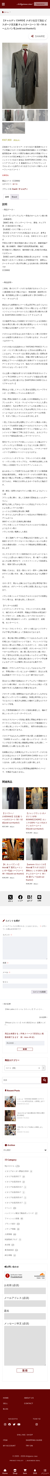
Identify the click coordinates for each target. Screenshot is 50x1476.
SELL (5, 1403)
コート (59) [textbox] (23, 1068)
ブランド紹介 (12, 1224)
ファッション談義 (14, 1219)
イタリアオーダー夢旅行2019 (18, 1171)
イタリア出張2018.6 (15, 1182)
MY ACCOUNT (9, 1446)
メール (6, 972)
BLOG (5, 1409)
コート (15, 184)
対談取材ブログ (13, 1240)
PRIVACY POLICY (16, 1460)
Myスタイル (12, 1166)
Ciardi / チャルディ (20, 189)
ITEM (5, 1440)
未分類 (9, 1245)
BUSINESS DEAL (33, 1460)
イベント (10, 1208)
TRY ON (29, 1446)
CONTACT (28, 1403)
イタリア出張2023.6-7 (15, 1187)
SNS (35, 1473)
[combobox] (25, 1068)
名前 (6, 963)
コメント (7, 935)
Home (5, 1473)
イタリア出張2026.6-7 (15, 1203)
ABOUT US (29, 1398)
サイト (5, 982)
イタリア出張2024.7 (14, 1192)
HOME (6, 1398)
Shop (15, 1473)
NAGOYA (13, 1419)
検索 (25, 1049)
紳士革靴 (10, 1255)
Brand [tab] (14, 197)
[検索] (44, 1080)
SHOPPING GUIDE (34, 1440)
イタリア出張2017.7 (15, 1177)
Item (25, 1473)
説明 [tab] (7, 197)
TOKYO (37, 1419)
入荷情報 (10, 1234)
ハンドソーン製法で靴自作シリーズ (21, 1213)
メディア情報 (12, 1229)
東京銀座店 (11, 1250)
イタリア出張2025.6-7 (15, 1198)
